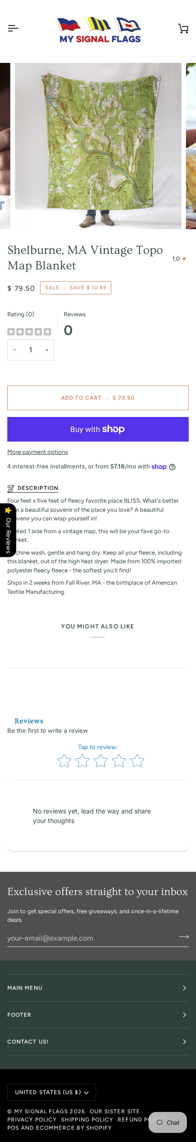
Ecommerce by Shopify (74, 1128)
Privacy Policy (32, 1119)
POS (13, 1128)
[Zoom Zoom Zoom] (98, 146)
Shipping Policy (87, 1119)
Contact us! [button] (28, 1042)
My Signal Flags (41, 1111)
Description (38, 488)
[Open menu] (21, 28)
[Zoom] (32, 212)
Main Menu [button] (24, 988)
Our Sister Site (115, 1111)
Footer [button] (19, 1015)
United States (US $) (48, 1092)
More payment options (37, 451)
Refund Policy (141, 1119)
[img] (29, 332)
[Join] (181, 937)
